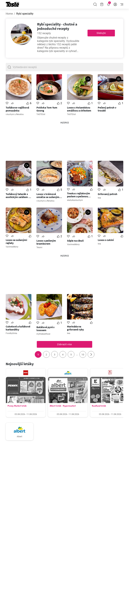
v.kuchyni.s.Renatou (15, 114)
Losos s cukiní (106, 239)
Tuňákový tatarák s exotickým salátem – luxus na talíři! (18, 195)
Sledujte (101, 33)
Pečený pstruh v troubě (107, 109)
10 (82, 354)
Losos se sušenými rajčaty (16, 241)
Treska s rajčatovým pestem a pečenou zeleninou (78, 195)
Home (9, 13)
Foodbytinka (11, 333)
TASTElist (40, 114)
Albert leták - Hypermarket (63, 405)
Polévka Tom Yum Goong (46, 109)
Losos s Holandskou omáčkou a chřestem (79, 109)
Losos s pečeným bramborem (46, 242)
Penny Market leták (17, 405)
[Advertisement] (64, 141)
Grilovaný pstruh (107, 193)
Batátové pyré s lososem (45, 329)
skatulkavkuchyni (75, 200)
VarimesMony (12, 247)
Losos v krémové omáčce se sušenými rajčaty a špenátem (48, 195)
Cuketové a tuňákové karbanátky (18, 328)
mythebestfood (43, 334)
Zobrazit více (64, 344)
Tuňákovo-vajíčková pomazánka (17, 109)
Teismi (39, 247)
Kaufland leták (99, 405)
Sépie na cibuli (75, 240)
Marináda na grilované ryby (75, 328)
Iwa (99, 198)
